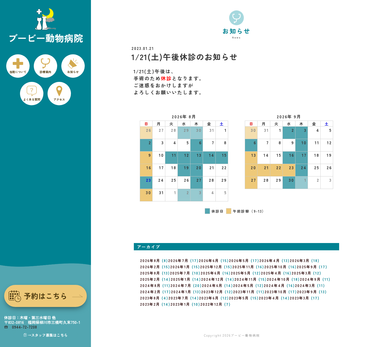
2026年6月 (209, 260)
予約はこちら (45, 296)
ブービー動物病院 (245, 335)
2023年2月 (150, 304)
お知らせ (73, 72)
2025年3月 (302, 273)
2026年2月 (150, 266)
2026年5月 (239, 260)
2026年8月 (150, 260)
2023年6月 (209, 297)
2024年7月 (181, 285)
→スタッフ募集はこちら (48, 335)
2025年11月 (243, 266)
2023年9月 (307, 291)
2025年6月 (211, 273)
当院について (18, 72)
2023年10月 (276, 291)
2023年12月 (212, 291)
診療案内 (45, 72)
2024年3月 (305, 285)
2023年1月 (180, 304)
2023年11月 (244, 291)
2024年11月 (245, 279)
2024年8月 (150, 285)
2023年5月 (239, 297)
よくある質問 (31, 99)
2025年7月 (180, 273)
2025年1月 (181, 279)
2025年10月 (275, 266)
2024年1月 (181, 291)
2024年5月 (243, 285)
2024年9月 (310, 279)
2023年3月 (299, 297)
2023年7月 (178, 297)
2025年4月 (271, 273)
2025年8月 (150, 273)
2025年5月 (241, 273)
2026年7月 (178, 260)
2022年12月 (211, 304)
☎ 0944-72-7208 (20, 327)
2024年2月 (150, 291)
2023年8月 (150, 297)
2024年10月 (278, 279)
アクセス (59, 99)
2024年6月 (212, 285)
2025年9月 (307, 266)
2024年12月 (212, 279)
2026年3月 (300, 260)
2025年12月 (211, 266)
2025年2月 (150, 279)
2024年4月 (274, 285)
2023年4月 (269, 297)
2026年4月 (269, 260)
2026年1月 (180, 266)
